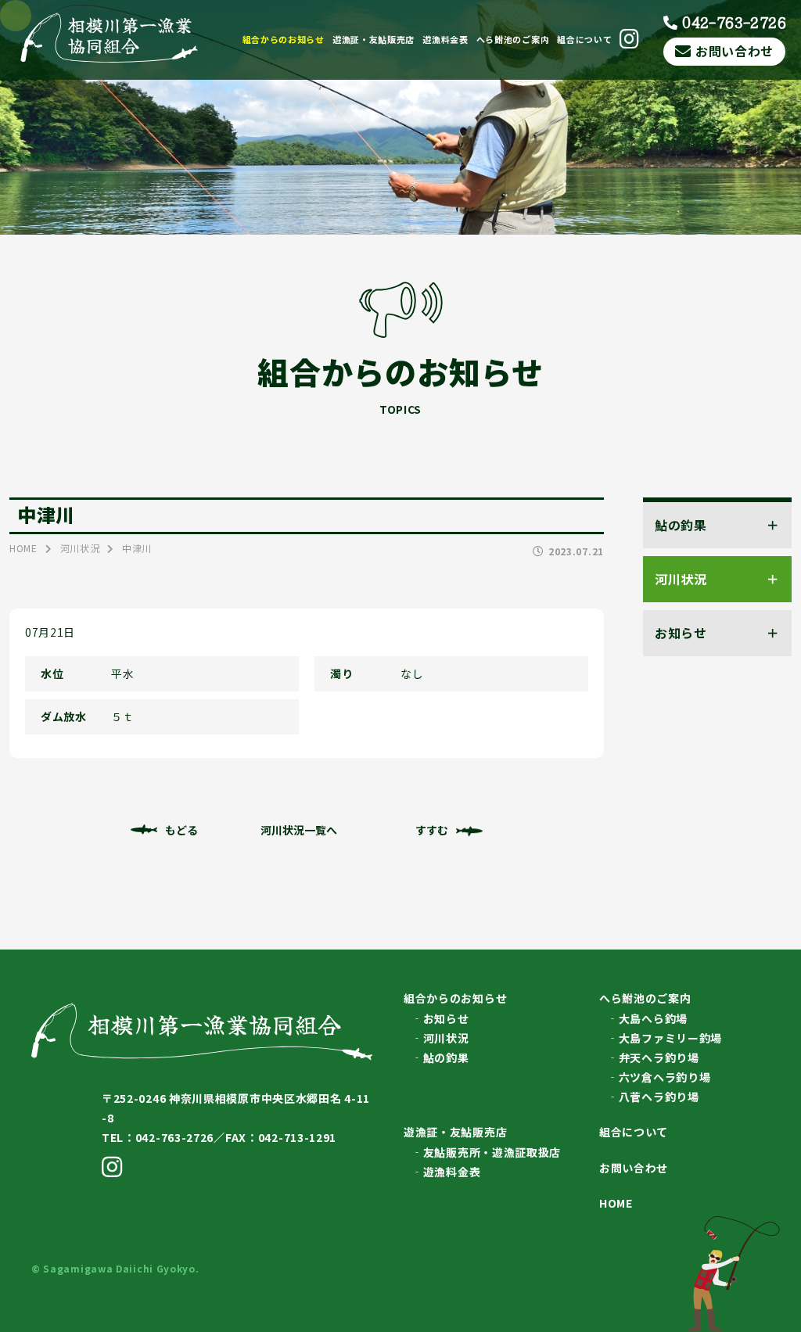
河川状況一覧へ (298, 830)
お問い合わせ (734, 50)
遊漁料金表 (445, 39)
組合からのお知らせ (283, 39)
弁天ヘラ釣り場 (659, 1057)
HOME (616, 1203)
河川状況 (446, 1038)
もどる (181, 830)
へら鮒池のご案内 (513, 39)
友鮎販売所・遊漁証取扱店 (492, 1152)
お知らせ (446, 1018)
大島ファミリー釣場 (670, 1038)
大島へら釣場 (653, 1018)
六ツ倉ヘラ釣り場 (665, 1077)
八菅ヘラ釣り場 (659, 1096)
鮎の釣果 (446, 1057)
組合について (584, 39)
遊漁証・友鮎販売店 (373, 39)
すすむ (431, 830)
